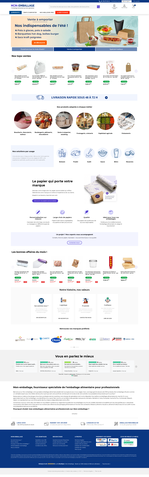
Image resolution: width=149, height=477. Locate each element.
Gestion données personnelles (56, 471)
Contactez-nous (115, 1)
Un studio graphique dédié (128, 424)
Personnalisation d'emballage (19, 445)
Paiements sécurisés (41, 441)
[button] (45, 200)
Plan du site (78, 449)
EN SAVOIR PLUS (41, 317)
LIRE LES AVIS (108, 318)
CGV (80, 471)
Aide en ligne (125, 1)
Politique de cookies (80, 447)
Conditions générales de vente (83, 441)
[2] (50, 464)
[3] (51, 464)
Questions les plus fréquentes (61, 440)
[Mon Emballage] (22, 6)
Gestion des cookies (71, 471)
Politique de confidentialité (82, 445)
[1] (48, 464)
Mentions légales (79, 440)
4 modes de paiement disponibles (60, 424)
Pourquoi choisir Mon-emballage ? (20, 443)
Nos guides (137, 1)
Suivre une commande (59, 443)
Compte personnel (40, 443)
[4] (52, 464)
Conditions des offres (41, 445)
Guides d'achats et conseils (60, 441)
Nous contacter (15, 447)
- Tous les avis (74, 463)
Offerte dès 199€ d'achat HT (95, 424)
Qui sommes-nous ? (16, 440)
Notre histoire (14, 441)
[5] (54, 464)
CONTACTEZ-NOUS (85, 317)
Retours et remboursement (60, 445)
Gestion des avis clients (81, 443)
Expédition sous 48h (40, 440)
